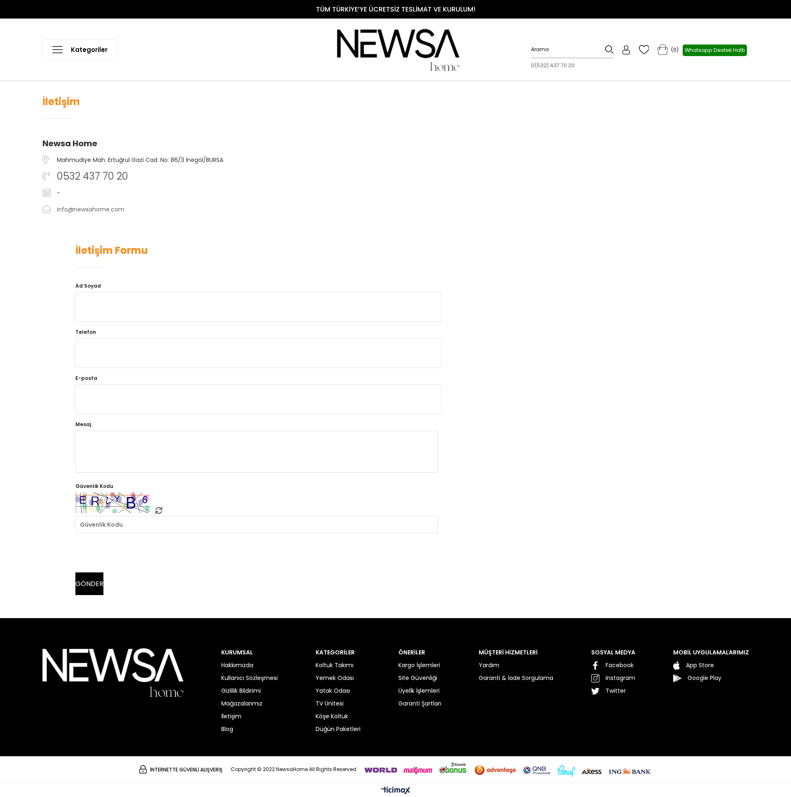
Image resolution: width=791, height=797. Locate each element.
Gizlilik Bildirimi (241, 691)
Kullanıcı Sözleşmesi (249, 678)
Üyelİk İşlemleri (419, 691)
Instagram (620, 678)
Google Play (704, 678)
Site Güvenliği (417, 678)
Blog (227, 729)
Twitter (616, 691)
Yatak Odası (333, 691)
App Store (700, 665)
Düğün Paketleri (338, 729)
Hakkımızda (237, 665)
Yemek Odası (335, 678)
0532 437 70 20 (92, 176)
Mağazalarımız (241, 703)
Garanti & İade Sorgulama (516, 678)
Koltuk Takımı (334, 665)
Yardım (489, 665)
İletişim (231, 716)
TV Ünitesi (330, 703)
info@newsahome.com (90, 209)
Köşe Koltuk (332, 716)
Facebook (620, 665)
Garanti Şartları (419, 703)
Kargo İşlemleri (419, 665)
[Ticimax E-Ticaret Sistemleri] (395, 791)
